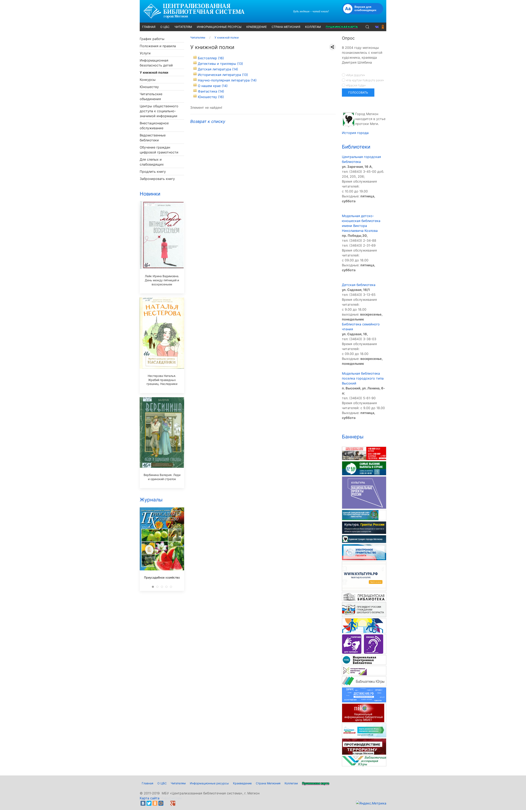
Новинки (150, 194)
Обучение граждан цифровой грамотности (159, 149)
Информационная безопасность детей (156, 62)
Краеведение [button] (256, 27)
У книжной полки (154, 72)
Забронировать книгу (157, 179)
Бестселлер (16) (211, 58)
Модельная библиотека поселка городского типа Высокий (363, 378)
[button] (367, 27)
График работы (152, 39)
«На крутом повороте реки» (364, 80)
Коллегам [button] (313, 27)
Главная (147, 783)
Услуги (145, 53)
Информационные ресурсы (209, 783)
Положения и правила (158, 46)
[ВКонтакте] (143, 803)
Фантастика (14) (211, 91)
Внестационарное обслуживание (154, 125)
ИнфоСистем (171, 798)
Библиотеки (356, 147)
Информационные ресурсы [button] (219, 27)
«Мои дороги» (355, 75)
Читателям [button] (183, 27)
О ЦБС (162, 783)
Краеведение (242, 783)
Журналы (151, 500)
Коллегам (291, 783)
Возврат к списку (207, 121)
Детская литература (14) (218, 69)
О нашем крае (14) (213, 86)
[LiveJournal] (166, 803)
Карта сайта (149, 798)
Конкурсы (148, 80)
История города (355, 133)
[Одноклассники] (154, 803)
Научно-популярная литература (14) (227, 80)
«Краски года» (355, 85)
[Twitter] (148, 803)
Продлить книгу (153, 171)
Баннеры (352, 437)
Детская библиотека (358, 285)
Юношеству (149, 87)
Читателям (178, 783)
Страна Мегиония (268, 783)
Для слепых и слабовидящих (152, 161)
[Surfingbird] (178, 803)
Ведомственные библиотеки (153, 137)
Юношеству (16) (211, 97)
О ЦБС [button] (165, 27)
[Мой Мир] (160, 803)
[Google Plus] (172, 803)
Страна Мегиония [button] (286, 27)
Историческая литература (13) (223, 75)
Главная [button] (148, 27)
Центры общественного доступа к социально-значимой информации (159, 111)
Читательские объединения (151, 96)
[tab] (153, 587)
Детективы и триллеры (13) (220, 64)
